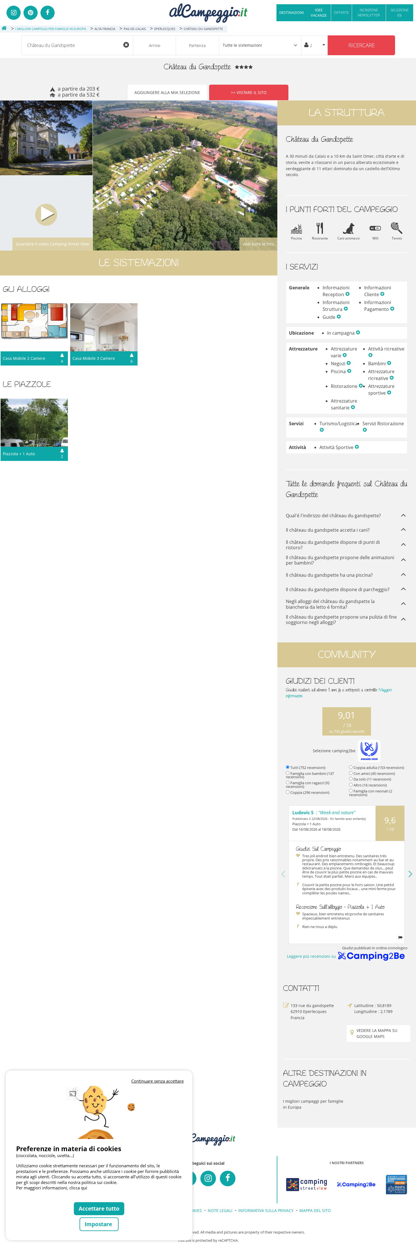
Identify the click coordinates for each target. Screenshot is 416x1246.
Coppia (309, 792)
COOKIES (193, 1210)
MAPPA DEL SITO (315, 1210)
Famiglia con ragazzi (308, 784)
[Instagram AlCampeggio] (208, 1178)
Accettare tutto (99, 1208)
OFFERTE (341, 12)
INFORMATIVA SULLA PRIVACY (265, 1210)
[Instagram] (14, 13)
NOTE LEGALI (220, 1210)
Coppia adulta (378, 767)
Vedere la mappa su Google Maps (377, 1033)
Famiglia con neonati (370, 792)
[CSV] (306, 1184)
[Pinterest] (30, 13)
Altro (370, 785)
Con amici (374, 773)
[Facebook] (47, 13)
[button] (347, 294)
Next (410, 874)
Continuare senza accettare (157, 1081)
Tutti (307, 767)
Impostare (99, 1224)
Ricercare (361, 45)
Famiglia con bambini (310, 775)
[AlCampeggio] (208, 12)
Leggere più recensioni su (311, 956)
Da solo (372, 779)
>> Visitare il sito (249, 92)
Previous (283, 874)
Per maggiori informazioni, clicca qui (51, 1188)
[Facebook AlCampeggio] (227, 1178)
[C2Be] (356, 1184)
